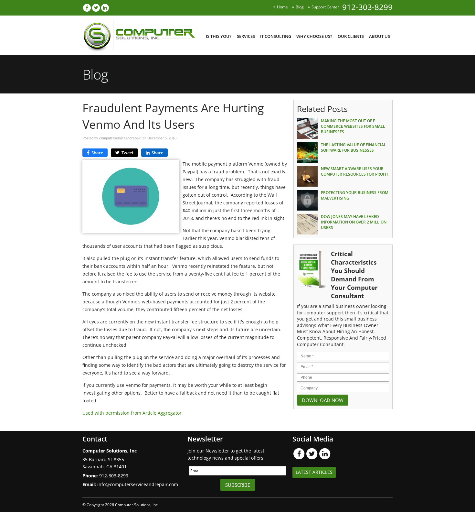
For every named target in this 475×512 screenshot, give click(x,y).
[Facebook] (86, 7)
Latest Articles (314, 472)
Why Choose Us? (314, 36)
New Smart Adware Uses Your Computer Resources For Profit (354, 171)
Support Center (325, 7)
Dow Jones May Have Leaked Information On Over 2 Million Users (353, 222)
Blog (300, 7)
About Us (379, 36)
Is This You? (218, 36)
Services (246, 36)
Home (282, 7)
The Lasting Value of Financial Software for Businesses (353, 147)
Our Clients (351, 36)
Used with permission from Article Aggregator (132, 413)
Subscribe (237, 485)
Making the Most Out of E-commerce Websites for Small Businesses (353, 126)
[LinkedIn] (105, 7)
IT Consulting (275, 36)
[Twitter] (95, 7)
